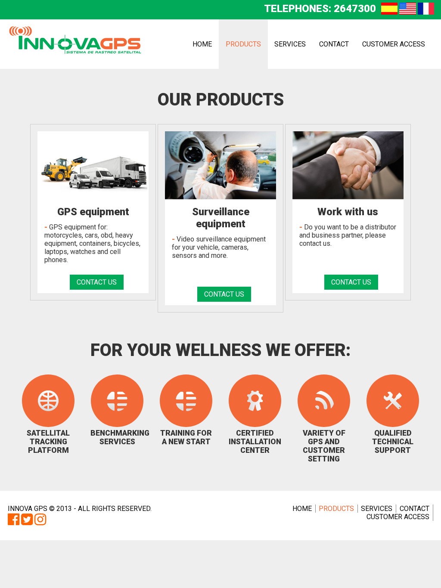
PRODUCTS (243, 44)
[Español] (389, 12)
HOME (202, 44)
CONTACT (334, 44)
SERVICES (290, 44)
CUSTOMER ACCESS (393, 44)
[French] (426, 12)
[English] (407, 12)
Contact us (97, 282)
